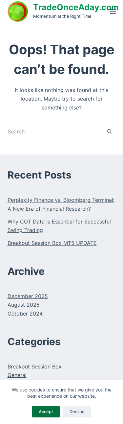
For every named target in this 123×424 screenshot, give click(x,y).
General (17, 375)
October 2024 (25, 313)
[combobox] (55, 131)
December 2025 (28, 296)
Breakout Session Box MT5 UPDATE (52, 243)
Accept (46, 411)
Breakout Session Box (35, 366)
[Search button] (109, 131)
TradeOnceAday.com (76, 7)
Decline (77, 411)
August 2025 (24, 304)
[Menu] (113, 11)
